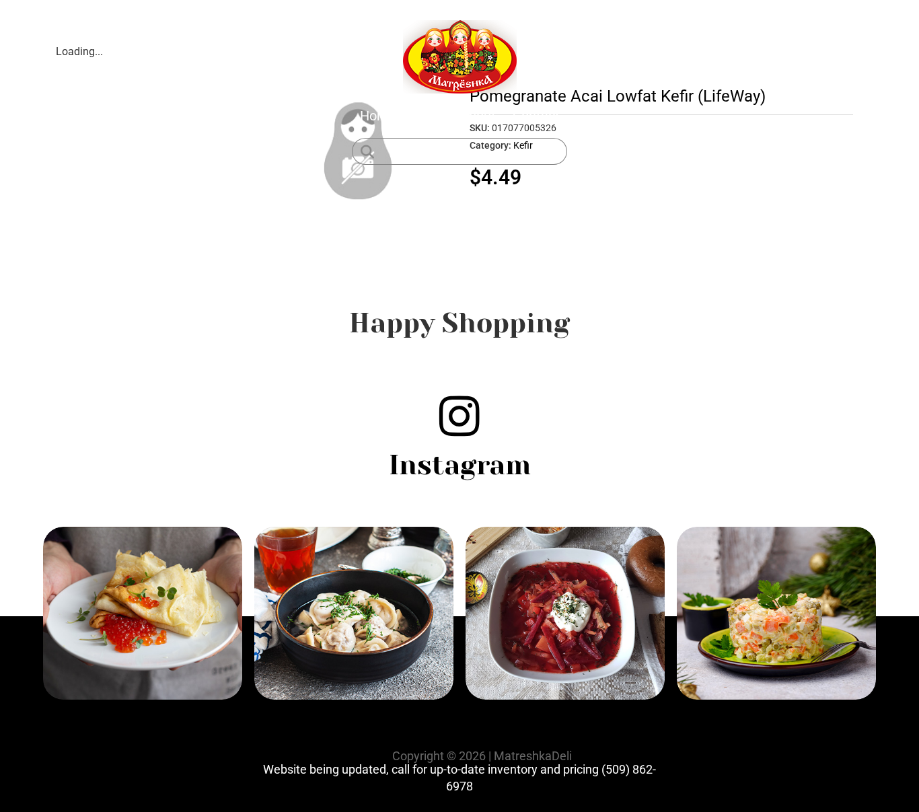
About (478, 116)
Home (378, 116)
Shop (428, 116)
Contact (536, 116)
